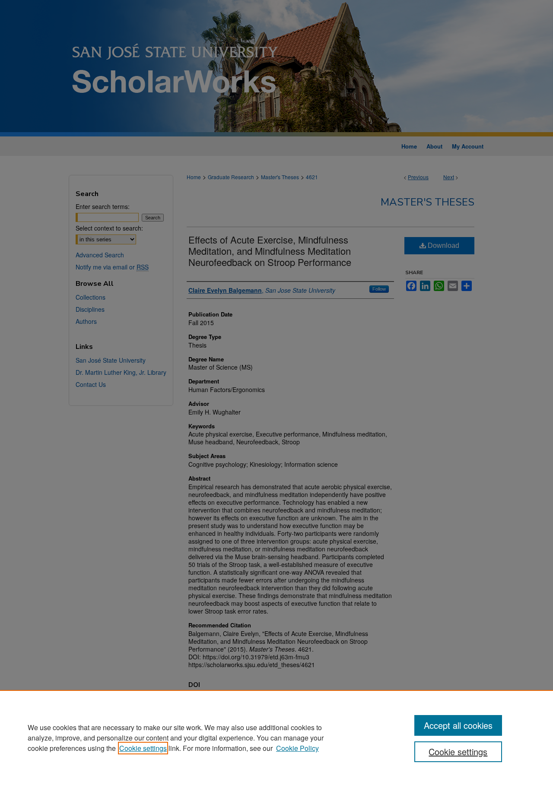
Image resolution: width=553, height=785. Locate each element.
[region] (276, 737)
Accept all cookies (458, 725)
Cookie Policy (297, 748)
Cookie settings (143, 748)
